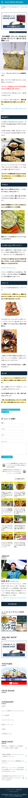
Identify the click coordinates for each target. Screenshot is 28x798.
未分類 (3, 729)
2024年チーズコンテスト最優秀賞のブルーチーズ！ (13, 762)
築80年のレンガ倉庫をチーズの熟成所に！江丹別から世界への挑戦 (12, 748)
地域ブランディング (7, 724)
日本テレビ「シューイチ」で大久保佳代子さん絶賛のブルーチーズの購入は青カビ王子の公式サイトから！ (13, 769)
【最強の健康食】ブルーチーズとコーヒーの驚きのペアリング (13, 755)
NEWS (3, 706)
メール (3, 428)
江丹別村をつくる (7, 733)
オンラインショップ (10, 789)
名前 (2, 422)
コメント (4, 441)
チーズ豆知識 (5, 411)
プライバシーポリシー (14, 791)
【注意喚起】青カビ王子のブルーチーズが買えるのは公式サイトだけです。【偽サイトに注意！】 (13, 777)
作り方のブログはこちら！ (8, 267)
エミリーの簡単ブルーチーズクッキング (11, 409)
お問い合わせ (19, 789)
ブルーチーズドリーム (8, 720)
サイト (3, 435)
